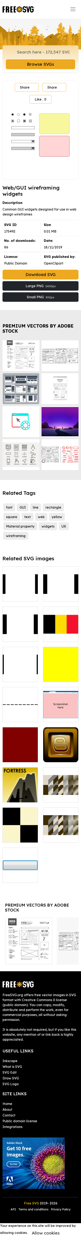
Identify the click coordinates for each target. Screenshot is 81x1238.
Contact (8, 1115)
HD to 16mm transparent (61, 593)
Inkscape (9, 1061)
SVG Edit (9, 1072)
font (9, 507)
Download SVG (41, 274)
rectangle (53, 507)
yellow (57, 517)
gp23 (51, 837)
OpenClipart (53, 263)
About (7, 1109)
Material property (20, 526)
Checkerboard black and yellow (20, 832)
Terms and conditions (33, 1209)
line (35, 507)
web (41, 517)
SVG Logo (10, 1084)
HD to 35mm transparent (20, 593)
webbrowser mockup (61, 713)
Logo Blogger (59, 757)
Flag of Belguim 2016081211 (61, 633)
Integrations (12, 1127)
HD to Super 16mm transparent (20, 671)
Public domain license (19, 1121)
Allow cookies (46, 1233)
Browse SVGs (40, 64)
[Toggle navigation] (73, 9)
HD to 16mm (17, 636)
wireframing (16, 536)
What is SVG (12, 1067)
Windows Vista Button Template (20, 872)
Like (40, 99)
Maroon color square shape (20, 754)
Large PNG (41, 286)
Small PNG (40, 297)
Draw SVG (10, 1078)
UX (63, 526)
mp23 (52, 797)
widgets (48, 526)
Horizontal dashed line (20, 713)
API (14, 1209)
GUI (23, 507)
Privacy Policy (60, 1209)
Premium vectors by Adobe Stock (38, 328)
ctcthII (12, 797)
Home (7, 1104)
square (11, 517)
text (27, 517)
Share (24, 87)
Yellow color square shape (61, 673)
